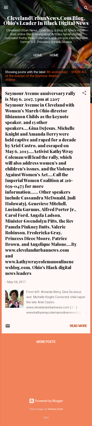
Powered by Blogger (48, 401)
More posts (46, 341)
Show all (79, 72)
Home (38, 55)
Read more (78, 326)
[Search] (86, 8)
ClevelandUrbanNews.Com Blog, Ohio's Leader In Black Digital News (46, 20)
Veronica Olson (55, 409)
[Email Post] (7, 327)
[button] (84, 93)
